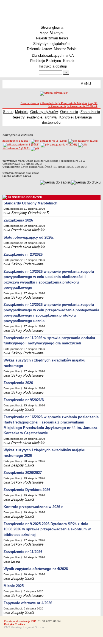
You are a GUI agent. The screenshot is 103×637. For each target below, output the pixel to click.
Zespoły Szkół (22, 409)
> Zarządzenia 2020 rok (82, 106)
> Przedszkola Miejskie (73, 103)
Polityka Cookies (14, 624)
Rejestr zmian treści (52, 38)
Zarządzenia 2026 (18, 220)
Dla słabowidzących (47, 55)
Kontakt (69, 61)
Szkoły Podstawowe (27, 264)
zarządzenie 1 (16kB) (16, 140)
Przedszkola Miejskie (28, 230)
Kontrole (66, 117)
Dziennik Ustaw (39, 49)
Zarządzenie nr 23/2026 (23, 254)
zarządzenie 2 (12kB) (54, 140)
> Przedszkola (49, 103)
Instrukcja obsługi (53, 66)
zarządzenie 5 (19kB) (16, 148)
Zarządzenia (90, 112)
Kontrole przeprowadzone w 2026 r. (33, 507)
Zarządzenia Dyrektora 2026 (27, 490)
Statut (8, 112)
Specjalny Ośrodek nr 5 (30, 213)
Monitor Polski (65, 49)
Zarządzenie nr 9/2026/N (24, 400)
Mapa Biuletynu (52, 33)
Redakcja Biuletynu (45, 61)
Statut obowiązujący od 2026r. (29, 237)
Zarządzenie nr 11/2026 (23, 552)
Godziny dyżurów (44, 112)
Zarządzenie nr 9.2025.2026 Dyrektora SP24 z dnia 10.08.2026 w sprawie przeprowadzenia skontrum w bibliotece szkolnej (47, 529)
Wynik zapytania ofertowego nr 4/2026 (36, 569)
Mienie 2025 (14, 586)
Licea (15, 561)
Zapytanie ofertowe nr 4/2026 (28, 603)
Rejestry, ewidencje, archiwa (35, 117)
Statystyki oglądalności (51, 44)
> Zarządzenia (57, 106)
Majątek (21, 112)
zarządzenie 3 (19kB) (26, 144)
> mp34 (93, 103)
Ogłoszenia (69, 112)
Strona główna (52, 27)
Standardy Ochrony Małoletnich (30, 203)
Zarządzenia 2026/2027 (23, 473)
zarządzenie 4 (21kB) (64, 144)
